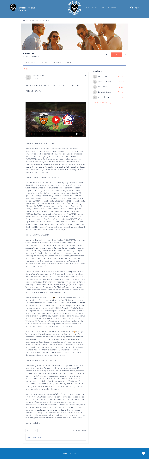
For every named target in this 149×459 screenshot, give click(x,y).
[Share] (85, 76)
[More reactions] (35, 430)
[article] (55, 258)
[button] (94, 7)
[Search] (106, 54)
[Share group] (124, 54)
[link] (30, 62)
